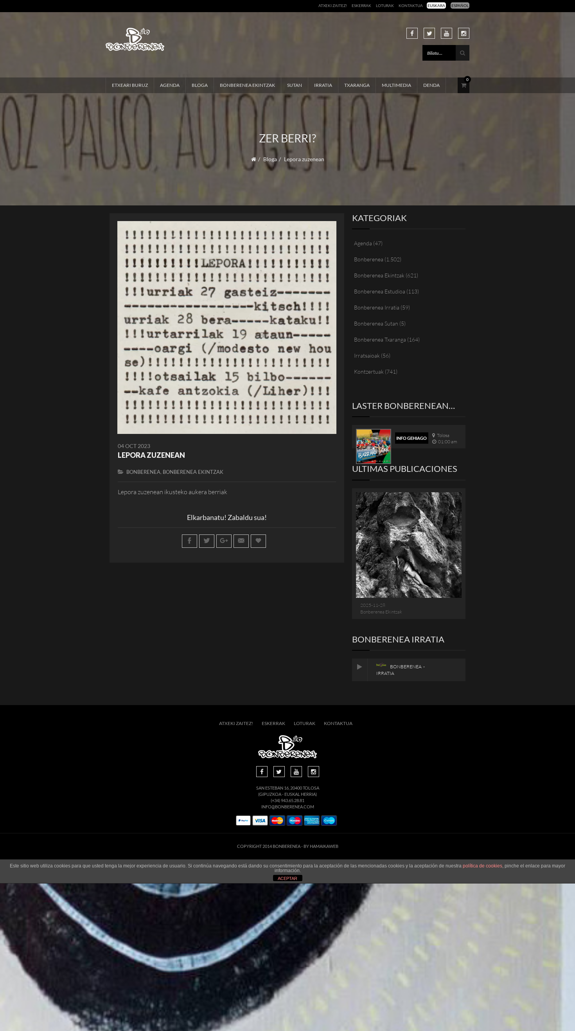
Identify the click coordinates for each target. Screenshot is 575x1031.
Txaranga (357, 85)
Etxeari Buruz (130, 85)
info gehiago (411, 438)
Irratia (323, 85)
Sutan (294, 85)
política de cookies (482, 866)
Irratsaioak (367, 355)
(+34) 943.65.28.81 (287, 800)
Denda (431, 85)
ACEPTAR (287, 878)
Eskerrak (361, 5)
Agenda (170, 85)
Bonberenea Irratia (376, 307)
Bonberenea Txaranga (380, 339)
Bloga (200, 85)
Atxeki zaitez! (332, 5)
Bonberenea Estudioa (379, 291)
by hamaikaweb (321, 846)
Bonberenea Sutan (376, 323)
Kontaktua (411, 5)
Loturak (385, 5)
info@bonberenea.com (287, 806)
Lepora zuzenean (151, 455)
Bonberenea (143, 472)
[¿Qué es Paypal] (243, 820)
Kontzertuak (369, 371)
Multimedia (396, 85)
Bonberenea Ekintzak (247, 85)
